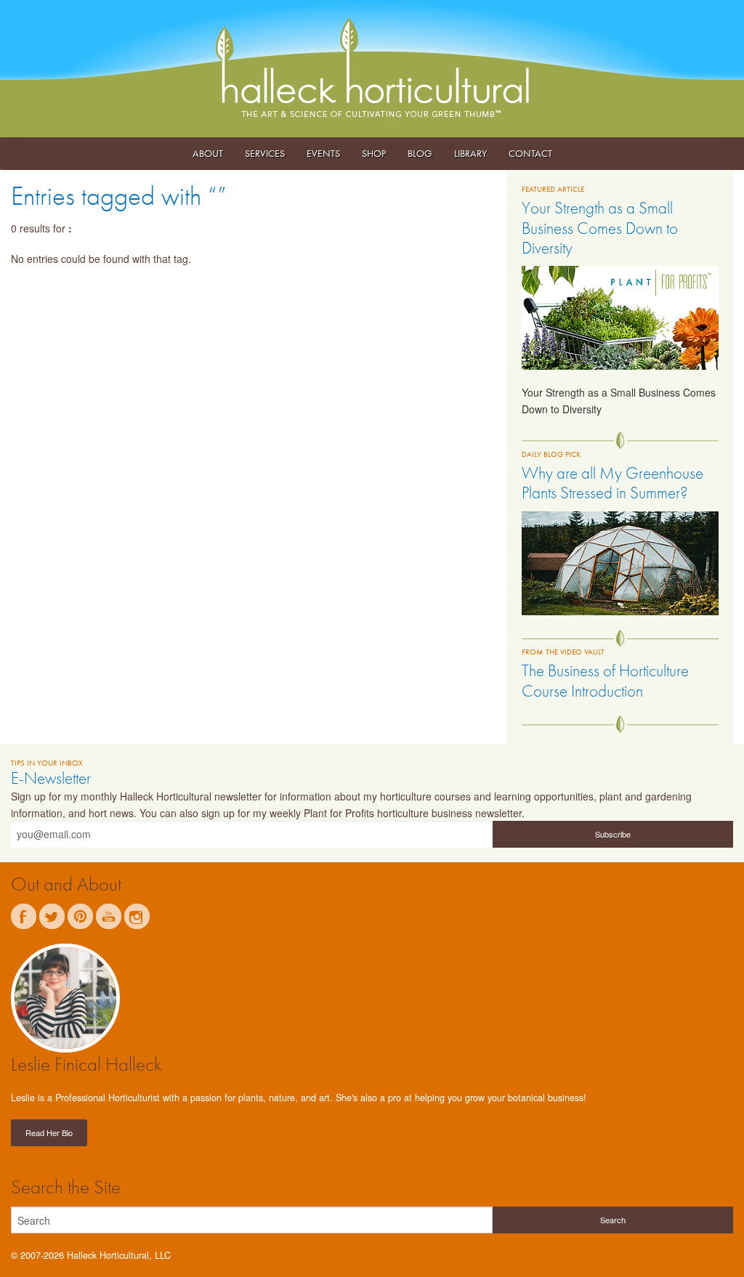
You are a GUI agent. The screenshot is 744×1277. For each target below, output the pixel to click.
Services (265, 153)
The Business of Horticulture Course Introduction (605, 681)
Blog (420, 153)
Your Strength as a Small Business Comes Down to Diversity (600, 228)
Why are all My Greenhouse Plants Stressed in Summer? (612, 483)
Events (323, 153)
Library (470, 153)
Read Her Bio (49, 1132)
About (208, 153)
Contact (530, 153)
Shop (374, 153)
